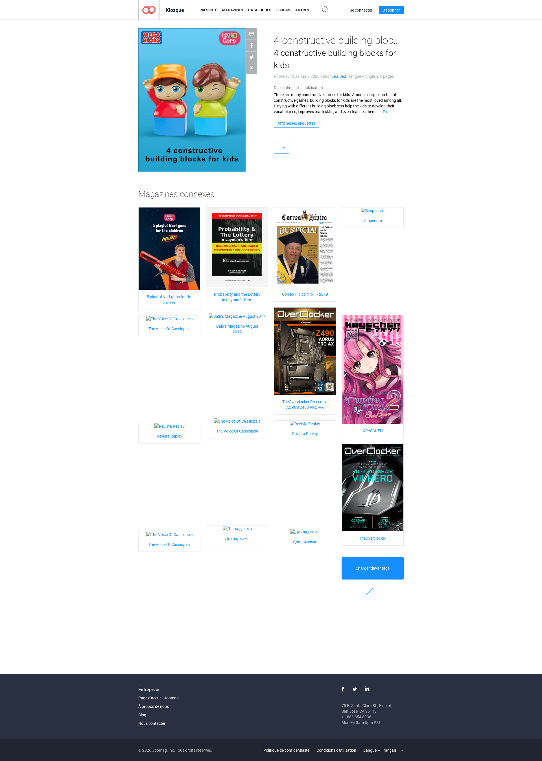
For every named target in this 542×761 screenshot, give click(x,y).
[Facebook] (342, 689)
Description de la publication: (299, 87)
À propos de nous (153, 706)
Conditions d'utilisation (336, 750)
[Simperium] (372, 210)
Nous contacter (151, 723)
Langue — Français (380, 750)
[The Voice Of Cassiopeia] (169, 318)
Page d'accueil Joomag (158, 698)
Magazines (232, 9)
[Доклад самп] (237, 528)
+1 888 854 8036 (356, 716)
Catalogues (259, 9)
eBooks (283, 9)
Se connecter (361, 10)
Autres (302, 9)
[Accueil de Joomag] (149, 9)
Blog (142, 714)
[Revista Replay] (305, 423)
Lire (281, 147)
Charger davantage (373, 568)
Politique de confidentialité (286, 750)
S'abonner (391, 10)
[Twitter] (354, 689)
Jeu (334, 76)
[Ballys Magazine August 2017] (237, 316)
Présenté (208, 9)
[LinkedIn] (367, 689)
